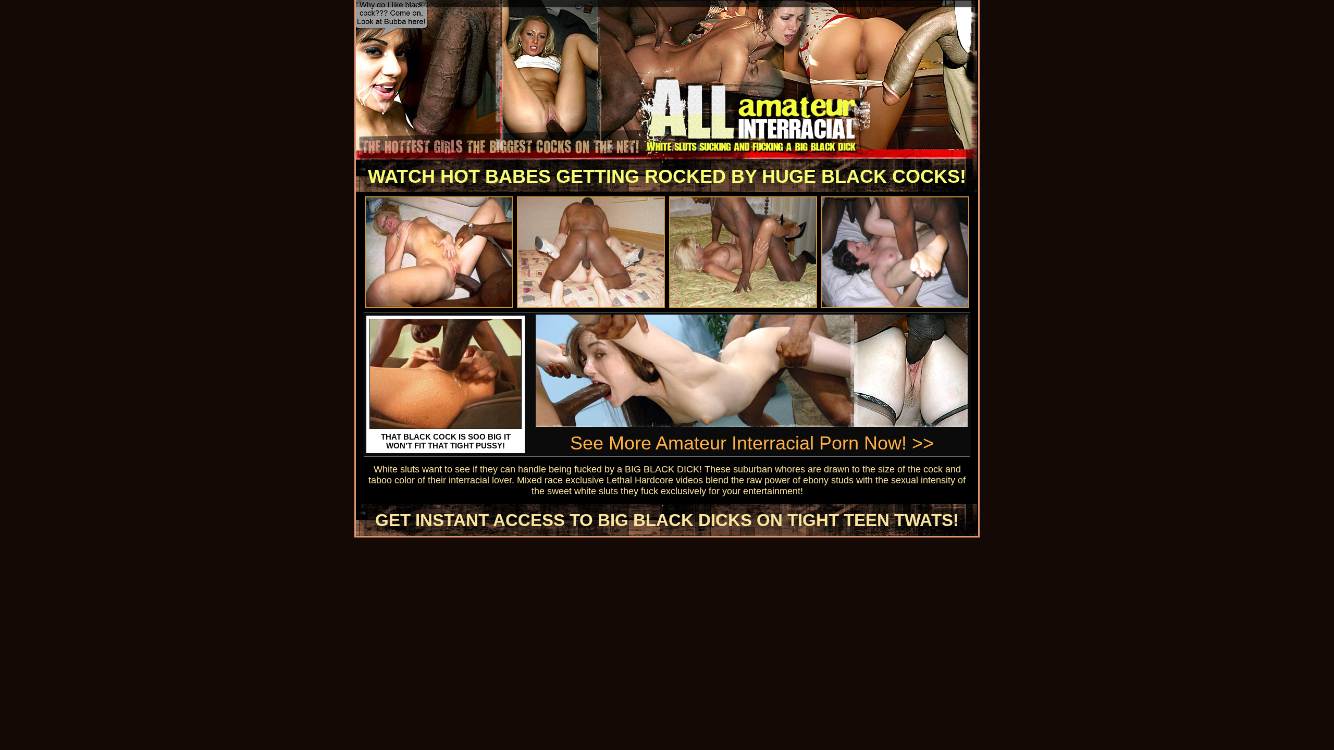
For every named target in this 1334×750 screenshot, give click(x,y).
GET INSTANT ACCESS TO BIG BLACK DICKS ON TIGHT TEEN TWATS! (667, 520)
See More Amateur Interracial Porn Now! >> (752, 443)
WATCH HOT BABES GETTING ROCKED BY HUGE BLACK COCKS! (667, 176)
